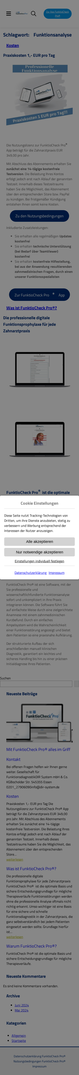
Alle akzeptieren (39, 542)
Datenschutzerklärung (31, 572)
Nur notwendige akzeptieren (39, 552)
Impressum (56, 572)
